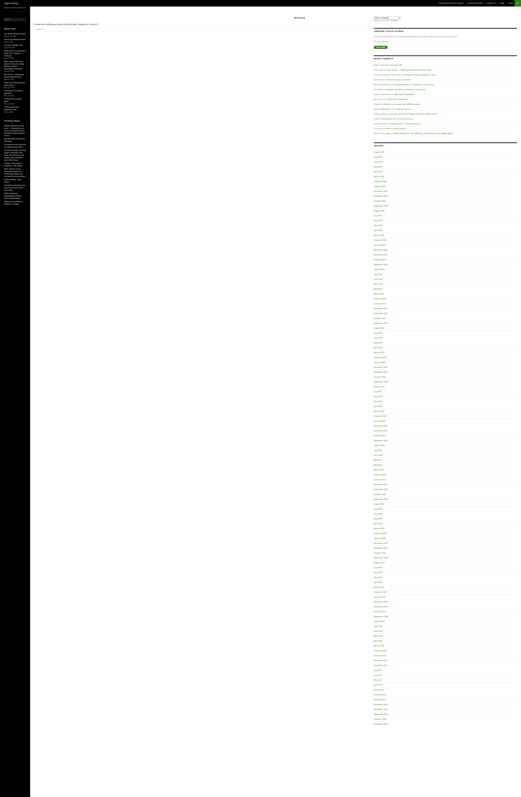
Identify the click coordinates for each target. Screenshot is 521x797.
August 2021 (379, 445)
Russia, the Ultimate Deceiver (15, 39)
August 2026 (379, 152)
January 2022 (380, 421)
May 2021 (378, 460)
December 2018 (381, 602)
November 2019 (381, 548)
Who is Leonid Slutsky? (396, 128)
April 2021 (378, 465)
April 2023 (378, 347)
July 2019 (378, 567)
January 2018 (380, 655)
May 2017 (378, 680)
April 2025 (378, 230)
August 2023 (379, 328)
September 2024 (381, 264)
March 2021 (379, 470)
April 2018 (378, 641)
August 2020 (379, 504)
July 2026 (378, 157)
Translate (394, 20)
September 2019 (381, 558)
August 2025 (379, 211)
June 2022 (378, 396)
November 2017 (381, 665)
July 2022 (378, 391)
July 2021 (378, 450)
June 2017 (378, 675)
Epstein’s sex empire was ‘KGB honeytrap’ (402, 104)
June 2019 (378, 572)
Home (502, 3)
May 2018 (378, 636)
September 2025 (381, 206)
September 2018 (381, 616)
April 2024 (378, 289)
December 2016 (381, 704)
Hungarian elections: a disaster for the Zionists (414, 85)
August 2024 (379, 269)
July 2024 (378, 274)
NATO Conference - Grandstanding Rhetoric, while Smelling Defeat (13, 196)
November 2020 (381, 489)
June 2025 (378, 220)
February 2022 (380, 416)
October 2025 (380, 201)
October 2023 (380, 318)
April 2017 (378, 685)
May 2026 (378, 167)
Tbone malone (380, 114)
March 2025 (379, 235)
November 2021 (381, 431)
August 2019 (379, 563)
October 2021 (380, 435)
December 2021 (381, 426)
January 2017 (380, 699)
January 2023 (380, 362)
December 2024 (381, 250)
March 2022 (379, 411)
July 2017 (378, 670)
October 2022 (380, 377)
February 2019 (380, 592)
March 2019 (379, 587)
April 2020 (378, 523)
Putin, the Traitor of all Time (399, 80)
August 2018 (379, 621)
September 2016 (381, 714)
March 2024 (379, 294)
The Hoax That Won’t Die (391, 65)
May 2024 (378, 284)
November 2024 (381, 255)
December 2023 (381, 308)
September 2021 (381, 440)
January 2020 (380, 538)
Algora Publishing (475, 3)
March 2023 (379, 352)
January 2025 (380, 245)
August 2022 (379, 387)
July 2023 (378, 333)
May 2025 (378, 225)
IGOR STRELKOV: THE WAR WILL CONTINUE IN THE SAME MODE (423, 133)
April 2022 (378, 406)
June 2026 (378, 162)
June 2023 (378, 338)
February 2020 (380, 533)
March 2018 (379, 646)
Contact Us (491, 3)
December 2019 (381, 543)
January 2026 (380, 186)
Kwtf (375, 65)
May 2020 (378, 519)
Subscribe (381, 47)
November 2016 (381, 709)
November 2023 (381, 313)
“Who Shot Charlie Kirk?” (404, 94)
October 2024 (380, 260)
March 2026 (379, 176)
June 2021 (378, 455)
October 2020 (380, 494)
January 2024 (380, 304)
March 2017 (379, 690)
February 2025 (380, 240)
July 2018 (378, 626)
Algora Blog (11, 3)
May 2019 (378, 577)
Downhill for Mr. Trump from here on (396, 109)
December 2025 (381, 191)
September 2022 (381, 382)
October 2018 (380, 611)
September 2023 (381, 323)
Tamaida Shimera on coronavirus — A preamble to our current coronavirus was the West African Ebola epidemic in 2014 (14, 131)
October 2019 (380, 553)
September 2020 (381, 499)
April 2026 (378, 172)
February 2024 (380, 299)
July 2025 (378, 216)
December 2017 (381, 660)
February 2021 (380, 475)
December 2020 (381, 484)
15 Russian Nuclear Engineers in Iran (420, 75)
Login (510, 3)
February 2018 (380, 651)
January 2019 (380, 597)
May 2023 (378, 343)
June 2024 (378, 279)
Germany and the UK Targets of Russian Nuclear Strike (413, 114)
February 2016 (380, 719)
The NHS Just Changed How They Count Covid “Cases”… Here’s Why (14, 187)
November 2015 (381, 724)
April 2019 (378, 582)
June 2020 (378, 514)
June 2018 (378, 631)
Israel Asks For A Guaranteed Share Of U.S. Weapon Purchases (14, 53)
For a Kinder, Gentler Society (451, 3)
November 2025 (381, 196)
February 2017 (380, 695)
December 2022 (381, 367)
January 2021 (380, 479)
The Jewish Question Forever (15, 34)
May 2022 (378, 401)
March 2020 (379, 528)
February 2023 (380, 357)
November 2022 (381, 372)
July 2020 (378, 509)
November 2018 (381, 607)
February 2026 (380, 181)
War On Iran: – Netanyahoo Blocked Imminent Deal (409, 70)
